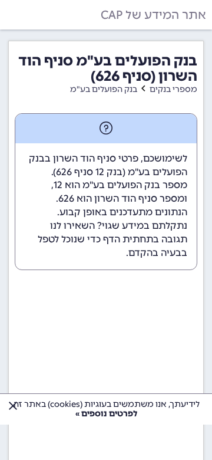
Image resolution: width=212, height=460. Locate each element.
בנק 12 (108, 172)
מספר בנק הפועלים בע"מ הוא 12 (120, 184)
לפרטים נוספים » (106, 414)
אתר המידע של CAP (153, 15)
